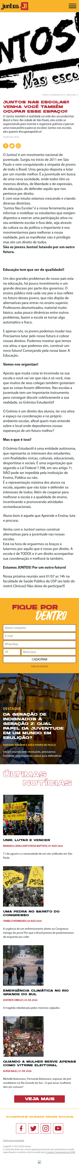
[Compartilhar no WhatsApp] (18, 145)
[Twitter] (33, 1128)
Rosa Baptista (38, 846)
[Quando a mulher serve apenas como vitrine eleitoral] (23, 1056)
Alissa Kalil (10, 1071)
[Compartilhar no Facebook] (5, 145)
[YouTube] (58, 1128)
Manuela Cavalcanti (15, 846)
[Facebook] (21, 1128)
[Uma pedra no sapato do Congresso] (23, 905)
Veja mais (39, 1099)
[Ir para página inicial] (14, 9)
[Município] (48, 652)
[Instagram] (46, 1128)
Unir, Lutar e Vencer (26, 840)
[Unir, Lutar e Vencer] (23, 834)
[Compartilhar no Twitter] (12, 145)
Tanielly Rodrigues (14, 921)
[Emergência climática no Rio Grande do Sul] (23, 985)
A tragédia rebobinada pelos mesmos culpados (31, 1008)
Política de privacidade (39, 666)
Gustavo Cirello (13, 1000)
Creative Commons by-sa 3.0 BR (60, 1152)
